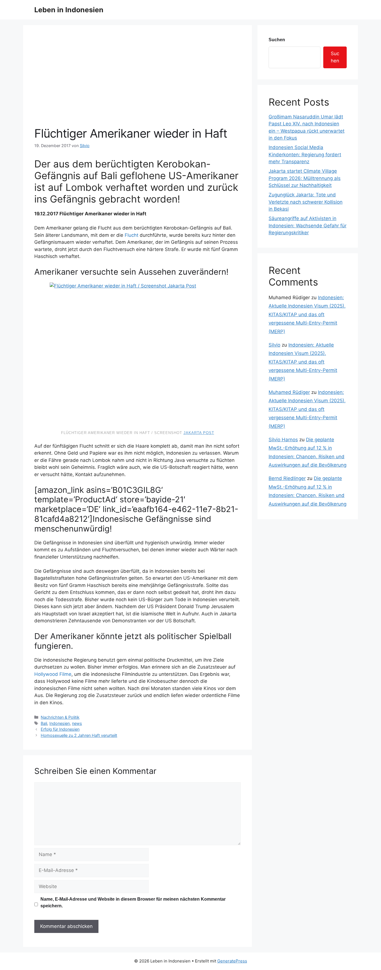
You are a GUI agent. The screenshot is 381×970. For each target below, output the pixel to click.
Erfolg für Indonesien (60, 729)
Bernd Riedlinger (287, 478)
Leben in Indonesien (68, 10)
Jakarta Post (199, 433)
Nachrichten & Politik (60, 717)
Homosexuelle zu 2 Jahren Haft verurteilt (79, 735)
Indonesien (59, 723)
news (77, 723)
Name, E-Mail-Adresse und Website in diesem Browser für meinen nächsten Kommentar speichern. (133, 902)
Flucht (131, 235)
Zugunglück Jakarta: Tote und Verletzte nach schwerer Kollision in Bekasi (306, 202)
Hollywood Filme (52, 674)
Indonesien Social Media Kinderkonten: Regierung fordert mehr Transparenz (305, 154)
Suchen (277, 39)
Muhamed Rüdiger (289, 392)
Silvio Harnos (283, 439)
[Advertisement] (137, 85)
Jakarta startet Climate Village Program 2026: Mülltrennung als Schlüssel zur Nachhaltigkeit (305, 178)
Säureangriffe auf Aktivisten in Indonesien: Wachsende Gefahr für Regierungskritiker (307, 225)
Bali (44, 723)
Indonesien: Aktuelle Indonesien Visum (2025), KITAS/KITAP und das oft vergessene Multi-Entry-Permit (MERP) (307, 314)
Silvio (274, 345)
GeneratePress (232, 961)
